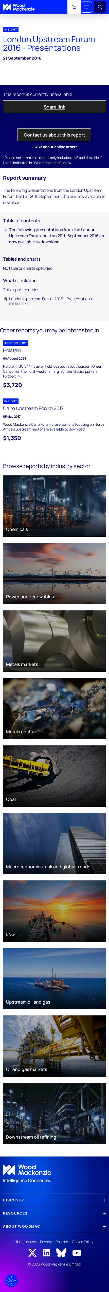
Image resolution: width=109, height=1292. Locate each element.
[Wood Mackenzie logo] (19, 7)
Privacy (46, 1241)
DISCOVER (13, 1200)
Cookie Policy (82, 1241)
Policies (62, 1241)
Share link (54, 107)
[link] (54, 1174)
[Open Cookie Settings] (11, 1280)
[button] (86, 7)
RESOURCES (15, 1213)
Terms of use (25, 1241)
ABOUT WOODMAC (21, 1226)
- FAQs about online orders (54, 146)
